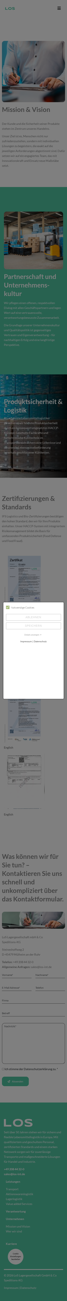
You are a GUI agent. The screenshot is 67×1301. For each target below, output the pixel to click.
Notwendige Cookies (22, 607)
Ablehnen (33, 617)
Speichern (33, 625)
